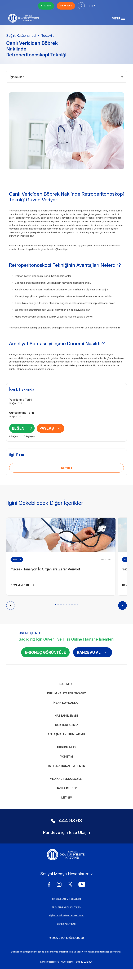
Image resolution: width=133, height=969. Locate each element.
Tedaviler (48, 36)
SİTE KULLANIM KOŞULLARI (66, 899)
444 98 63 (70, 821)
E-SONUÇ (46, 6)
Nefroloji (66, 467)
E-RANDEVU (66, 6)
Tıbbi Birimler (66, 747)
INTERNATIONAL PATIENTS (66, 766)
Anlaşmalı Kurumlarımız (67, 734)
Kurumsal (66, 684)
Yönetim (66, 756)
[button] (55, 604)
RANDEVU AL (89, 652)
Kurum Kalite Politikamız (66, 693)
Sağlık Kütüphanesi (21, 36)
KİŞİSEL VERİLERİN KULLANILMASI (66, 915)
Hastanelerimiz (66, 715)
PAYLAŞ (46, 428)
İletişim (66, 797)
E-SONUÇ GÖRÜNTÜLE (45, 652)
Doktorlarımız (66, 725)
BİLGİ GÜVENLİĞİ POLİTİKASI (66, 907)
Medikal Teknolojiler (66, 778)
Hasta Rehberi (66, 788)
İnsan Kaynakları (66, 702)
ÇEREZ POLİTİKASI (66, 924)
